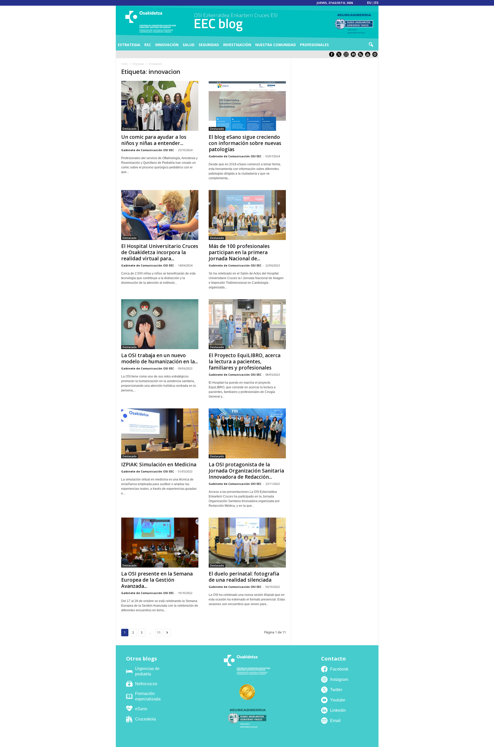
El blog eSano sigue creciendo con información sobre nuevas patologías (245, 143)
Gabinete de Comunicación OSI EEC (147, 150)
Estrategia (129, 44)
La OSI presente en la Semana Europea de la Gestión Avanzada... (157, 579)
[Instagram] (347, 56)
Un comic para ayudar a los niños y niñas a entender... (153, 140)
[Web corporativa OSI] (375, 56)
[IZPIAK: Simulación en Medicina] (159, 433)
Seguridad (209, 44)
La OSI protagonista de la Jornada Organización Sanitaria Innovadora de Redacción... (246, 470)
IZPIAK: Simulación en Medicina (158, 464)
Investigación (237, 44)
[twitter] (339, 56)
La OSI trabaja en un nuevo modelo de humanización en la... (159, 358)
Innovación (167, 44)
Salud (189, 44)
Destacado (129, 129)
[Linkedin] (354, 56)
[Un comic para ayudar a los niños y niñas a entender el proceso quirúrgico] (159, 106)
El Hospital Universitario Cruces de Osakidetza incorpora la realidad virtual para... (159, 252)
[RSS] (361, 56)
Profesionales (314, 44)
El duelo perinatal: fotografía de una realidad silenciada (244, 576)
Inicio (124, 64)
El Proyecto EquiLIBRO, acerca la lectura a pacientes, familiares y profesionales (244, 361)
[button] (370, 44)
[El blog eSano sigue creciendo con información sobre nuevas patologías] (247, 106)
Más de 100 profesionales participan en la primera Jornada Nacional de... (239, 252)
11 (159, 632)
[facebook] (332, 56)
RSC (147, 44)
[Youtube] (368, 56)
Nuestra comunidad (275, 44)
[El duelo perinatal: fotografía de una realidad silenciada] (247, 543)
